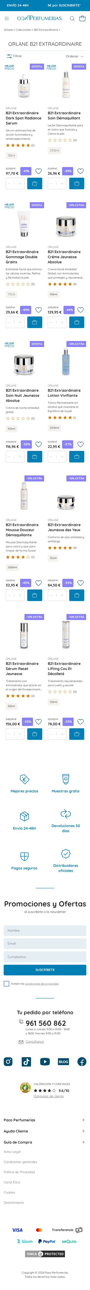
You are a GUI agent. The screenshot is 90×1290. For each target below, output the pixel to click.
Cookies (9, 1192)
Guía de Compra (18, 1142)
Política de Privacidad (19, 1172)
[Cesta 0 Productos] (82, 18)
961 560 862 (46, 1023)
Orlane (8, 29)
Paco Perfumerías (19, 1120)
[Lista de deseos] (38, 171)
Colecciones (24, 29)
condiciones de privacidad (41, 983)
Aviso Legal (12, 1152)
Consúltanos (35, 1041)
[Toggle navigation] (6, 18)
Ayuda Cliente (16, 1131)
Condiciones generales (20, 1162)
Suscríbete (45, 970)
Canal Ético (12, 1182)
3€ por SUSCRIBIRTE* (59, 5)
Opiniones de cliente (49, 1096)
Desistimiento (14, 1202)
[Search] (72, 18)
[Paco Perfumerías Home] (39, 19)
